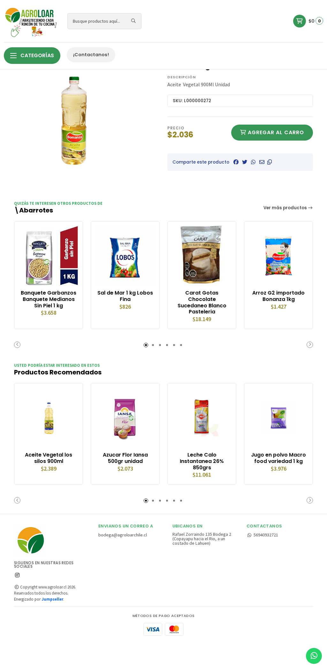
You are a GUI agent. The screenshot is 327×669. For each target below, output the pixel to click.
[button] (269, 162)
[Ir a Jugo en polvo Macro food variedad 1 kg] (278, 417)
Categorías (36, 55)
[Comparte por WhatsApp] (253, 162)
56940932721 (266, 535)
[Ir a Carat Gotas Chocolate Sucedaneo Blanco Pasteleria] (202, 255)
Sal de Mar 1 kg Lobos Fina (125, 296)
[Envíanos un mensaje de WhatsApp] (314, 656)
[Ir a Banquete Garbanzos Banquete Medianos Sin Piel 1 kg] (48, 255)
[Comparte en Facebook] (236, 162)
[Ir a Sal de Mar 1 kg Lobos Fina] (125, 255)
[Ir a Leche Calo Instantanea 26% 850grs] (202, 417)
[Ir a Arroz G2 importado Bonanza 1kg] (278, 255)
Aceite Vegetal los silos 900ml (48, 458)
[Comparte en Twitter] (244, 162)
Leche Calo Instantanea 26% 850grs (202, 461)
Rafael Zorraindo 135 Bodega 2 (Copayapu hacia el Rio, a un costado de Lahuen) (201, 539)
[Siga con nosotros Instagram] (17, 575)
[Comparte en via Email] (262, 162)
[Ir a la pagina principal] (32, 21)
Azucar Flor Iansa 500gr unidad (125, 458)
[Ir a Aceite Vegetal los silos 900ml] (48, 417)
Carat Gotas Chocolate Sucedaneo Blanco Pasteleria (202, 302)
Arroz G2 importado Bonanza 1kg (278, 296)
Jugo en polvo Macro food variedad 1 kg (278, 458)
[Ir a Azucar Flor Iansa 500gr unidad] (125, 417)
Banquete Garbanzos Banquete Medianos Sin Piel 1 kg (48, 299)
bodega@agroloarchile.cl (122, 535)
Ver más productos (285, 208)
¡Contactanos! (91, 54)
